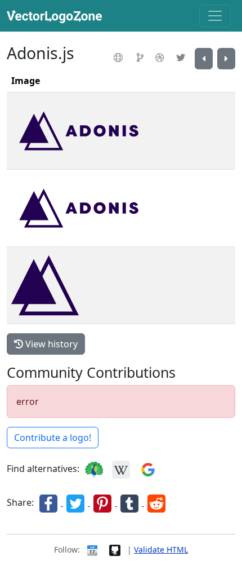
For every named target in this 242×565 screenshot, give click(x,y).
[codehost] (141, 57)
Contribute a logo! (52, 437)
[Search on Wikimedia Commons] (121, 468)
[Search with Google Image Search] (148, 468)
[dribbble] (161, 57)
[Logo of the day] (92, 549)
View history (50, 344)
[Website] (119, 57)
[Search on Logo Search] (94, 468)
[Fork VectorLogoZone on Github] (115, 549)
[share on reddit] (156, 502)
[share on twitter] (76, 502)
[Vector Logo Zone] (56, 16)
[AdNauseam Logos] (204, 58)
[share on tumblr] (130, 502)
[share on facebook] (49, 502)
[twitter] (182, 57)
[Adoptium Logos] (226, 58)
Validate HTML (161, 549)
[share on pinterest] (103, 502)
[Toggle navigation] (215, 16)
